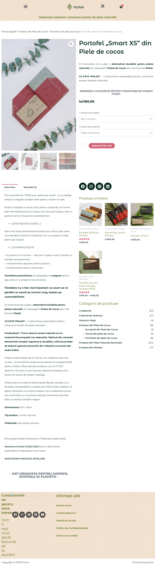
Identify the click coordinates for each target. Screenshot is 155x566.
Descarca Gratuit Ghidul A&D (22, 446)
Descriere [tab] (9, 187)
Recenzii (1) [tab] (30, 187)
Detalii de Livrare (66, 520)
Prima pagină (9, 31)
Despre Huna (63, 505)
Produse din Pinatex (90, 347)
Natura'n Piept (87, 320)
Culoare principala (94, 112)
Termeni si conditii (66, 535)
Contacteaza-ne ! (66, 513)
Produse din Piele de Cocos (33, 31)
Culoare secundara (94, 126)
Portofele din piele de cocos (65, 31)
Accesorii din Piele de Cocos (101, 329)
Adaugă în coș (102, 145)
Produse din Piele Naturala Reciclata (100, 342)
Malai (24, 333)
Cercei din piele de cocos (99, 333)
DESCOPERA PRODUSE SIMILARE (25, 458)
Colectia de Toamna (90, 315)
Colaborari (85, 310)
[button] (25, 6)
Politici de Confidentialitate (72, 528)
